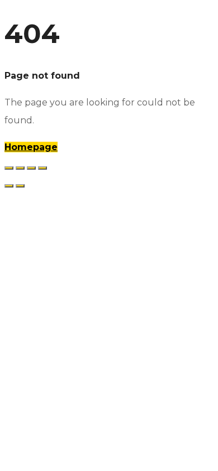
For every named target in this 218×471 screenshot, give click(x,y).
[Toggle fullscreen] (20, 168)
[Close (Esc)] (42, 168)
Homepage (31, 147)
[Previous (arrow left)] (8, 186)
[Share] (31, 168)
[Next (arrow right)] (20, 186)
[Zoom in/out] (8, 168)
